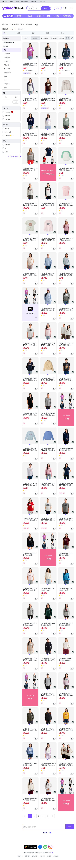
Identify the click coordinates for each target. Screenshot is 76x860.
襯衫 (5, 76)
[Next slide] (37, 50)
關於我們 (27, 856)
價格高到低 (53, 38)
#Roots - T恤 (47, 833)
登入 (57, 8)
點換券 (19, 16)
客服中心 (20, 856)
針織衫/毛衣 (7, 72)
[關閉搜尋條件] (32, 8)
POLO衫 (6, 65)
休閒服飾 (5, 46)
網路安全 (42, 856)
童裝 (5, 87)
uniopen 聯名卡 (55, 16)
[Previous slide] (23, 50)
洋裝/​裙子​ (7, 84)
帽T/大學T (7, 69)
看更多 (39, 16)
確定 (16, 102)
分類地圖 (55, 856)
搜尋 (69, 827)
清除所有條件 (14, 156)
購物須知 (35, 856)
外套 (5, 80)
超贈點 (68, 16)
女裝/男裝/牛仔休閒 (8, 42)
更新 (51, 852)
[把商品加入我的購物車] (36, 73)
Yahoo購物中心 (13, 8)
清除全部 (20, 29)
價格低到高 (44, 38)
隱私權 (49, 856)
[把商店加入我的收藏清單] (36, 318)
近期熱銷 (61, 38)
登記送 (29, 16)
